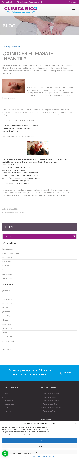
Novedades (6, 262)
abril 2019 (5, 320)
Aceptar (39, 441)
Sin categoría (7, 274)
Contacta (68, 373)
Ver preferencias (39, 452)
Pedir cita (72, 2)
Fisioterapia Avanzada (10, 253)
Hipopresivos (7, 257)
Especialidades (10, 404)
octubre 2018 (7, 345)
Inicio (6, 393)
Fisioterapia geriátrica (50, 404)
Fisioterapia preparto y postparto (54, 407)
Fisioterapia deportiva (50, 397)
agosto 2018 (6, 349)
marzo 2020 (6, 295)
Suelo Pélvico (7, 278)
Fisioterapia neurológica (51, 400)
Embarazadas (7, 249)
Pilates (4, 270)
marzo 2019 (6, 324)
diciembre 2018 (7, 337)
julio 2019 (5, 307)
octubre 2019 (7, 303)
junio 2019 (6, 312)
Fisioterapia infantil (49, 411)
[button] (76, 423)
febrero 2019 (7, 328)
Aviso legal (51, 456)
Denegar (39, 446)
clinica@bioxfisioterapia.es (30, 2)
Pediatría (5, 266)
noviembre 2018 (8, 341)
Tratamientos (9, 400)
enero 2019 (6, 333)
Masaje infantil (11, 46)
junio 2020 (6, 291)
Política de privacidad (41, 456)
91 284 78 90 (9, 2)
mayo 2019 (6, 316)
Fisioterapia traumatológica (52, 393)
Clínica (7, 397)
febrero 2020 (7, 299)
